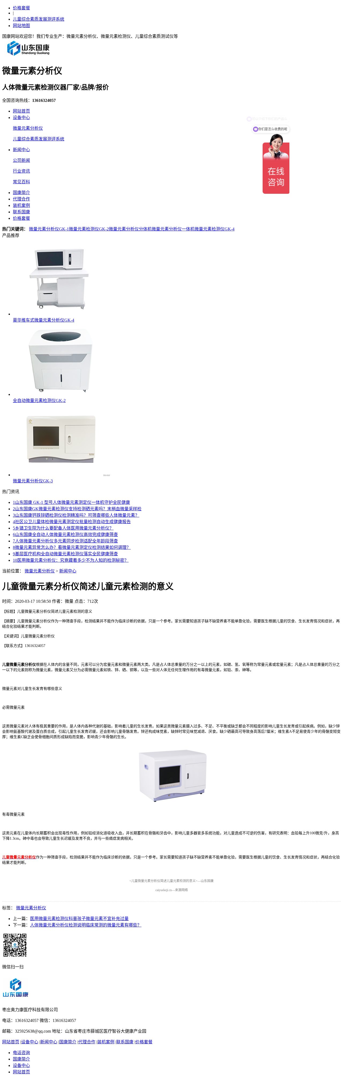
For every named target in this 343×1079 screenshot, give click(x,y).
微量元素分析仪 (28, 128)
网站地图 (21, 25)
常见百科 (21, 182)
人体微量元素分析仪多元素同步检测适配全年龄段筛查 (65, 541)
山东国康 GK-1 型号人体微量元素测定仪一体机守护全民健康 (71, 502)
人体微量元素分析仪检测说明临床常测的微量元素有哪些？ (85, 925)
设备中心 (21, 117)
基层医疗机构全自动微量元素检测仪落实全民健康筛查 (65, 554)
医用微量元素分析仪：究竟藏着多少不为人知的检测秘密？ (71, 560)
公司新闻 (21, 160)
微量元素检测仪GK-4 (214, 229)
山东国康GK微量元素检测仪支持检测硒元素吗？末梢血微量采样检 (77, 509)
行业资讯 (21, 171)
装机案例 (21, 205)
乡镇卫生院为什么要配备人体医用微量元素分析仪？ (63, 528)
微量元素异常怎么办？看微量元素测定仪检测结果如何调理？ (72, 547)
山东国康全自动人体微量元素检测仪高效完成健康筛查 (65, 534)
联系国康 (21, 212)
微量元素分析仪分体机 (130, 229)
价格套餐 (21, 8)
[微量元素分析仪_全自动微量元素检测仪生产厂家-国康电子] (28, 55)
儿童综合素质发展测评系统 (38, 19)
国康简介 (21, 192)
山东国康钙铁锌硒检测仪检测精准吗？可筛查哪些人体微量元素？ (76, 515)
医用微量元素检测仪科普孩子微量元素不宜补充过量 (79, 918)
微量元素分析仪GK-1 (49, 229)
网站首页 (21, 111)
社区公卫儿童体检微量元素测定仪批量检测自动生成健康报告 (72, 521)
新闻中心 (21, 149)
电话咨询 (21, 1052)
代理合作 (21, 199)
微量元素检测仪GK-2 (89, 229)
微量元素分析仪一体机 (173, 229)
